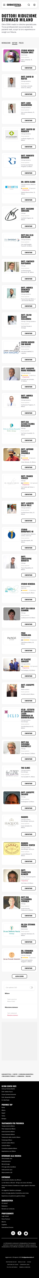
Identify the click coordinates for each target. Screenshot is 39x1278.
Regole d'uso (22, 1262)
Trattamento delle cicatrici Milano (11, 1137)
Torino (3, 1116)
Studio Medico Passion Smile (27, 51)
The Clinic (25, 767)
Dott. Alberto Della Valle (27, 504)
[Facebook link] (20, 1234)
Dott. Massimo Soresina (27, 209)
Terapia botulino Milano (8, 1126)
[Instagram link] (13, 1234)
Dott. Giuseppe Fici (27, 685)
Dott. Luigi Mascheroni (26, 103)
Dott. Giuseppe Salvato (27, 793)
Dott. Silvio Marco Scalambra (26, 316)
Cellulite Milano (6, 1145)
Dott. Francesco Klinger (26, 872)
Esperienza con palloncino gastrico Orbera (13, 1196)
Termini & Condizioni (24, 1267)
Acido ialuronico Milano (8, 1131)
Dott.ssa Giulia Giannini (28, 609)
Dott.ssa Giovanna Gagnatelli (26, 744)
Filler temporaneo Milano (8, 1129)
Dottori (14, 43)
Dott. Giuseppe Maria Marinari (28, 369)
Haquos (24, 816)
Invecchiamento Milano (8, 1134)
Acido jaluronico (6, 1161)
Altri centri (19, 976)
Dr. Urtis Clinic (28, 181)
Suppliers (4, 1224)
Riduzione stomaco (12, 1015)
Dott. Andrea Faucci (7, 1091)
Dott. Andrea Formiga (27, 396)
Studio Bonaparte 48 (27, 530)
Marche (4, 1222)
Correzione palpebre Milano (9, 1148)
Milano (3, 1110)
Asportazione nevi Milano (9, 1151)
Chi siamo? (5, 1203)
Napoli (3, 1113)
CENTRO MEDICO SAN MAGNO (27, 343)
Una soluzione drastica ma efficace (11, 1180)
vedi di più (28, 535)
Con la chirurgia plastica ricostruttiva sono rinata (15, 1193)
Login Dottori (5, 1216)
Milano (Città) (11, 1001)
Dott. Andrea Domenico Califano (27, 289)
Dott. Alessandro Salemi (8, 1097)
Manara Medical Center (28, 844)
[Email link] (26, 1234)
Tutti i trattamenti (12, 1013)
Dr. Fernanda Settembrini (27, 951)
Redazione (5, 1206)
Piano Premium (6, 1219)
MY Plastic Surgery (26, 660)
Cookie (29, 1262)
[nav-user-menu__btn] (34, 5)
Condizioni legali (25, 1264)
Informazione (6, 43)
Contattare (28, 68)
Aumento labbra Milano (8, 1143)
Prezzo (21, 43)
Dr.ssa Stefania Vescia (28, 925)
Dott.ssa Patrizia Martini (8, 1089)
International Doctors (7, 1227)
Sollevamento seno (7, 1169)
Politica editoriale (12, 1267)
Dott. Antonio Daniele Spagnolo (27, 451)
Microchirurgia (6, 1164)
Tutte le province (12, 999)
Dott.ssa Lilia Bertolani (27, 236)
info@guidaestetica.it (28, 1257)
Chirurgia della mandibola (9, 1167)
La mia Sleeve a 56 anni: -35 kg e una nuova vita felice (17, 1182)
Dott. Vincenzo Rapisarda (27, 262)
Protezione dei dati (11, 1262)
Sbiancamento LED (7, 1172)
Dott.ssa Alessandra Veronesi (26, 899)
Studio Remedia (28, 583)
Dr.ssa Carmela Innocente (9, 1094)
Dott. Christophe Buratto (26, 558)
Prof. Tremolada (26, 634)
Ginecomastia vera (7, 1158)
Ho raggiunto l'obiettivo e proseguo (11, 1190)
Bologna (4, 1118)
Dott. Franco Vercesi (27, 477)
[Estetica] (14, 5)
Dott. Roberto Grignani (27, 156)
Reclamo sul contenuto (8, 1209)
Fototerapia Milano (7, 1140)
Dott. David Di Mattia (27, 77)
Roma (3, 1107)
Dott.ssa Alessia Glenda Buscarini (28, 423)
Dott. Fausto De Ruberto (28, 130)
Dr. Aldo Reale (5, 1100)
